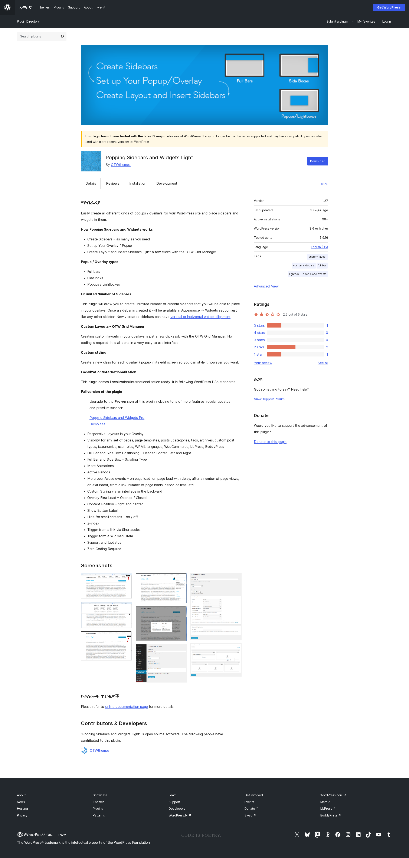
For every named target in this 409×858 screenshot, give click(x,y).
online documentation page (126, 706)
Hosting (22, 808)
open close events (314, 274)
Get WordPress (389, 7)
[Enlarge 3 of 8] (126, 637)
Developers (177, 808)
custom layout (317, 256)
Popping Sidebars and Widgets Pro (116, 417)
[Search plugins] (62, 36)
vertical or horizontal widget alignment (200, 317)
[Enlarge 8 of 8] (236, 649)
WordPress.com (333, 795)
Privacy (22, 815)
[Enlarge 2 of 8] (126, 608)
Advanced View (266, 286)
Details (90, 183)
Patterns (99, 815)
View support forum (269, 399)
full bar (322, 265)
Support (174, 802)
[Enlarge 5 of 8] (181, 612)
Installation (137, 183)
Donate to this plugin (270, 442)
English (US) (319, 247)
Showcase (100, 795)
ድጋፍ (324, 183)
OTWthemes (121, 164)
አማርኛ (62, 835)
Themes (98, 802)
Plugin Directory (28, 21)
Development (166, 183)
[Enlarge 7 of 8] (236, 579)
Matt (325, 802)
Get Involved (254, 795)
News (21, 802)
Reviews (112, 183)
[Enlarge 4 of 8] (181, 579)
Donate (252, 808)
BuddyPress (330, 815)
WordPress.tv (180, 815)
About (21, 795)
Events (249, 802)
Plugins (98, 808)
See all (323, 363)
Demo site (97, 424)
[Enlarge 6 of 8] (181, 650)
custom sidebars (303, 265)
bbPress (328, 808)
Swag (250, 815)
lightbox (294, 274)
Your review (263, 363)
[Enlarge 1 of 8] (126, 579)
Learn (173, 795)
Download (317, 161)
